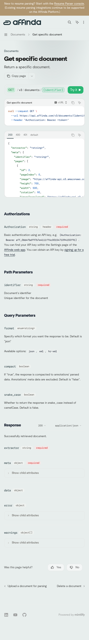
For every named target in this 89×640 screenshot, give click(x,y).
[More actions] (84, 22)
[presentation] (41, 89)
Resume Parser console (69, 3)
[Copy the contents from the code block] (73, 102)
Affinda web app (14, 249)
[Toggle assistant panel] (77, 22)
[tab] (10, 134)
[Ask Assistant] (79, 102)
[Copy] (62, 90)
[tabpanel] (44, 168)
